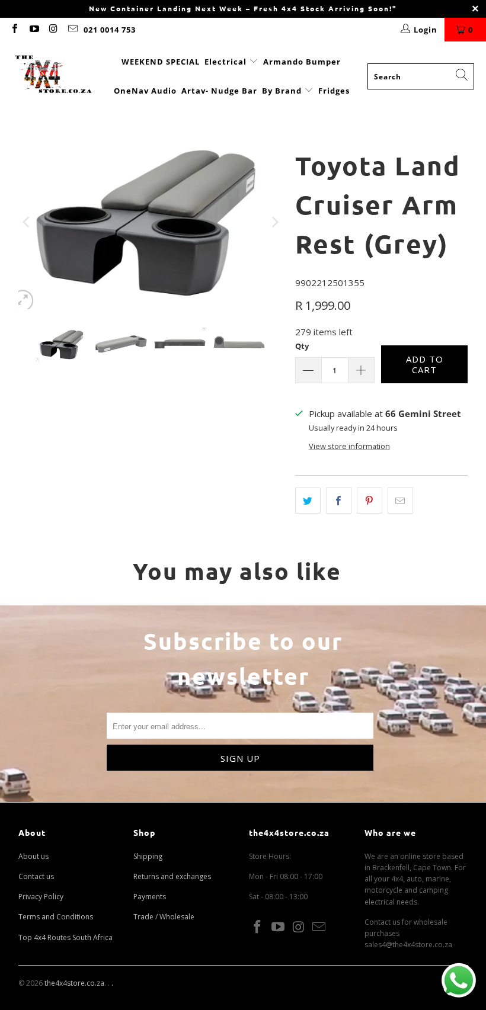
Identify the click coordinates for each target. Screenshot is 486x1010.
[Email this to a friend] (400, 501)
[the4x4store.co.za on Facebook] (14, 29)
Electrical (225, 61)
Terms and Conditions (55, 917)
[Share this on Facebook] (338, 501)
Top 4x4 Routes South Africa (65, 937)
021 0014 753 (110, 29)
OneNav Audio (145, 90)
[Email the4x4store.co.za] (71, 29)
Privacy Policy (40, 897)
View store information (349, 446)
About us (33, 856)
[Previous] (27, 222)
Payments (149, 897)
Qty (302, 346)
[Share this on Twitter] (308, 501)
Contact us (36, 876)
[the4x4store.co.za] (53, 76)
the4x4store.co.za (74, 983)
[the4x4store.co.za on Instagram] (52, 29)
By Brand (283, 90)
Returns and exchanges (172, 876)
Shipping (147, 856)
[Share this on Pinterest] (369, 501)
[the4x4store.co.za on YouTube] (33, 29)
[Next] (274, 222)
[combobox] (420, 76)
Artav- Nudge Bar (219, 90)
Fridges (334, 90)
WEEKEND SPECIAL (161, 61)
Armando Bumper (302, 61)
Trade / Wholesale (163, 917)
